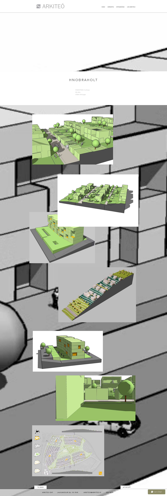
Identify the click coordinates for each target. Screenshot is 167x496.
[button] (110, 7)
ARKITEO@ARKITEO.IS (92, 492)
